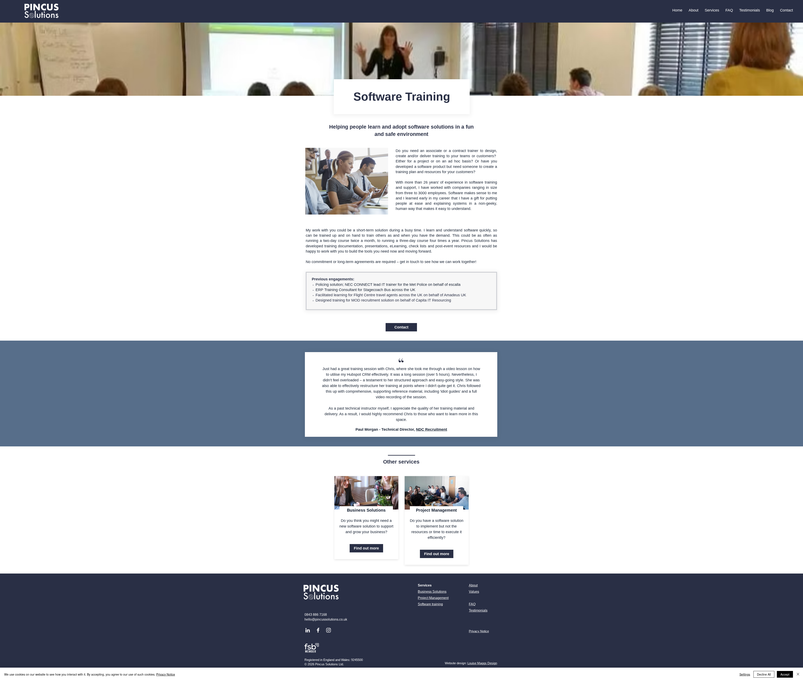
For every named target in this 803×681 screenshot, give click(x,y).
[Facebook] (318, 630)
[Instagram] (328, 630)
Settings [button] (744, 674)
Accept (784, 674)
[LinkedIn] (307, 630)
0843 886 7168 (315, 614)
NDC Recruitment (431, 429)
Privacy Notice (165, 674)
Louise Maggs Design (482, 663)
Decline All (764, 674)
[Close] (797, 674)
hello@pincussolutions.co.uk (325, 619)
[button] (712, 10)
